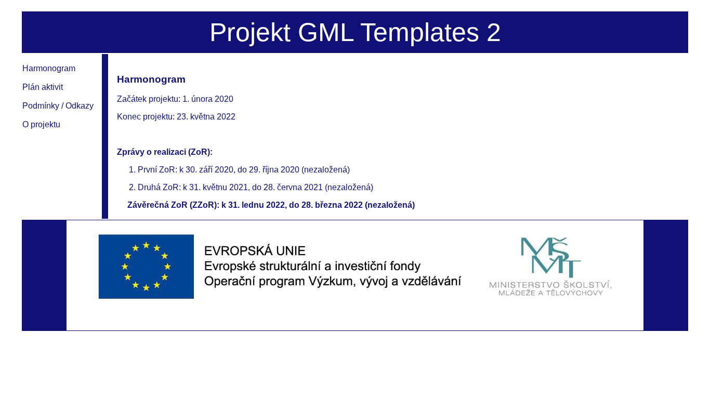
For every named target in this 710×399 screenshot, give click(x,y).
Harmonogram (48, 68)
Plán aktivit (42, 87)
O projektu (41, 124)
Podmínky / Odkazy (58, 105)
